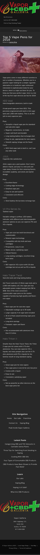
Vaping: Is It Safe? (20, 487)
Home (9, 418)
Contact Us (13, 423)
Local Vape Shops (23, 545)
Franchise (27, 418)
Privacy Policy (13, 548)
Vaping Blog (13, 42)
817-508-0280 (20, 529)
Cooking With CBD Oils (20, 457)
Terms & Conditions (25, 548)
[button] (23, 31)
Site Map (33, 545)
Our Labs (17, 418)
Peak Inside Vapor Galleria (19, 428)
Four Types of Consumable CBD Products (20, 460)
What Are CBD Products (20, 492)
